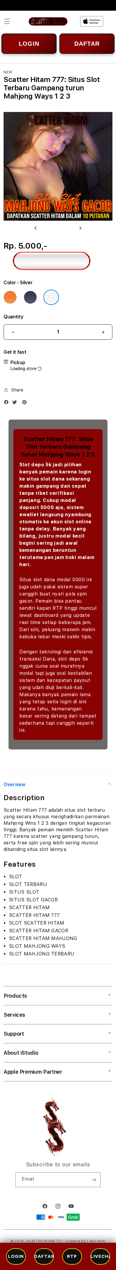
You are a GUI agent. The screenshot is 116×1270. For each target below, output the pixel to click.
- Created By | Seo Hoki (84, 1241)
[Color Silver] (51, 297)
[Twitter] (16, 403)
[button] (7, 21)
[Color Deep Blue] (30, 297)
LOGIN (29, 43)
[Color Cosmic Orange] (10, 297)
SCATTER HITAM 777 (44, 1241)
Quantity (13, 317)
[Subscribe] (93, 1179)
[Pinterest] (26, 403)
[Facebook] (8, 403)
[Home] (48, 21)
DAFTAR (87, 43)
